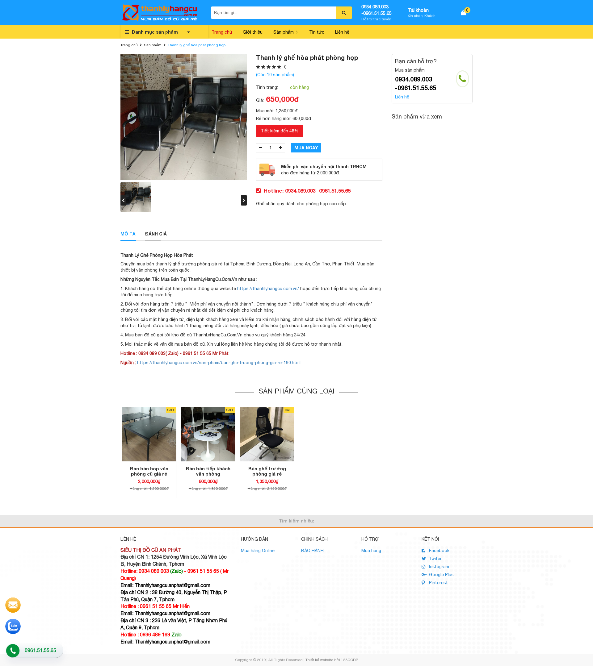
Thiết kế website (319, 660)
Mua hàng (371, 550)
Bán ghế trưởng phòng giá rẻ (267, 471)
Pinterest (438, 582)
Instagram (438, 566)
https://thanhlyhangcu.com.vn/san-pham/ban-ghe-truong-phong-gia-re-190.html (219, 362)
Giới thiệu (253, 32)
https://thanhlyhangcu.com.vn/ (268, 288)
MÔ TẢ (128, 233)
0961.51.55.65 (40, 650)
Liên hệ (342, 32)
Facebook (438, 550)
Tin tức (316, 32)
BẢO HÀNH (312, 550)
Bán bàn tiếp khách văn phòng (208, 471)
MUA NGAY (306, 147)
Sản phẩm (283, 32)
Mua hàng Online (258, 550)
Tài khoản (418, 10)
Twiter (435, 558)
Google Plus (441, 574)
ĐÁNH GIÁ (156, 233)
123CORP (349, 660)
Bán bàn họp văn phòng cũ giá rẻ (149, 471)
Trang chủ (222, 32)
